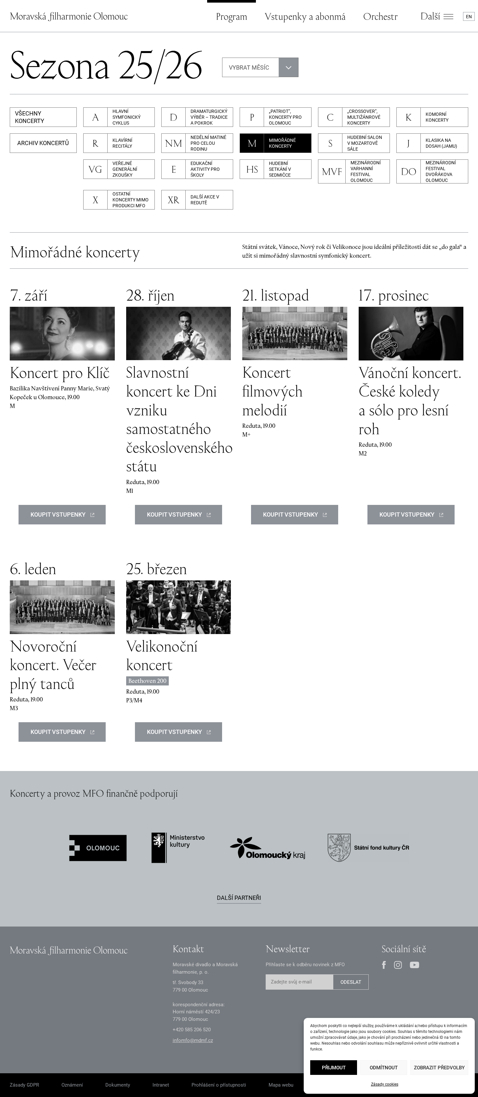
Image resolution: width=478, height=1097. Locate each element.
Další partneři (239, 897)
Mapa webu (281, 1085)
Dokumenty (117, 1085)
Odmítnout (384, 1068)
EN (469, 16)
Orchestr (380, 16)
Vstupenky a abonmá (305, 16)
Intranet (161, 1085)
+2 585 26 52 (192, 1030)
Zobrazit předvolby (439, 1068)
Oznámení (72, 1085)
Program (231, 16)
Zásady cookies (384, 1084)
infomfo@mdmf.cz (193, 1040)
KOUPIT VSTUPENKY (58, 514)
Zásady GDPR (24, 1085)
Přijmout (334, 1068)
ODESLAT (350, 982)
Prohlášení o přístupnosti (219, 1085)
